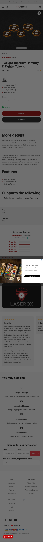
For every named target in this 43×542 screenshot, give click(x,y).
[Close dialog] (41, 260)
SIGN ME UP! (32, 276)
